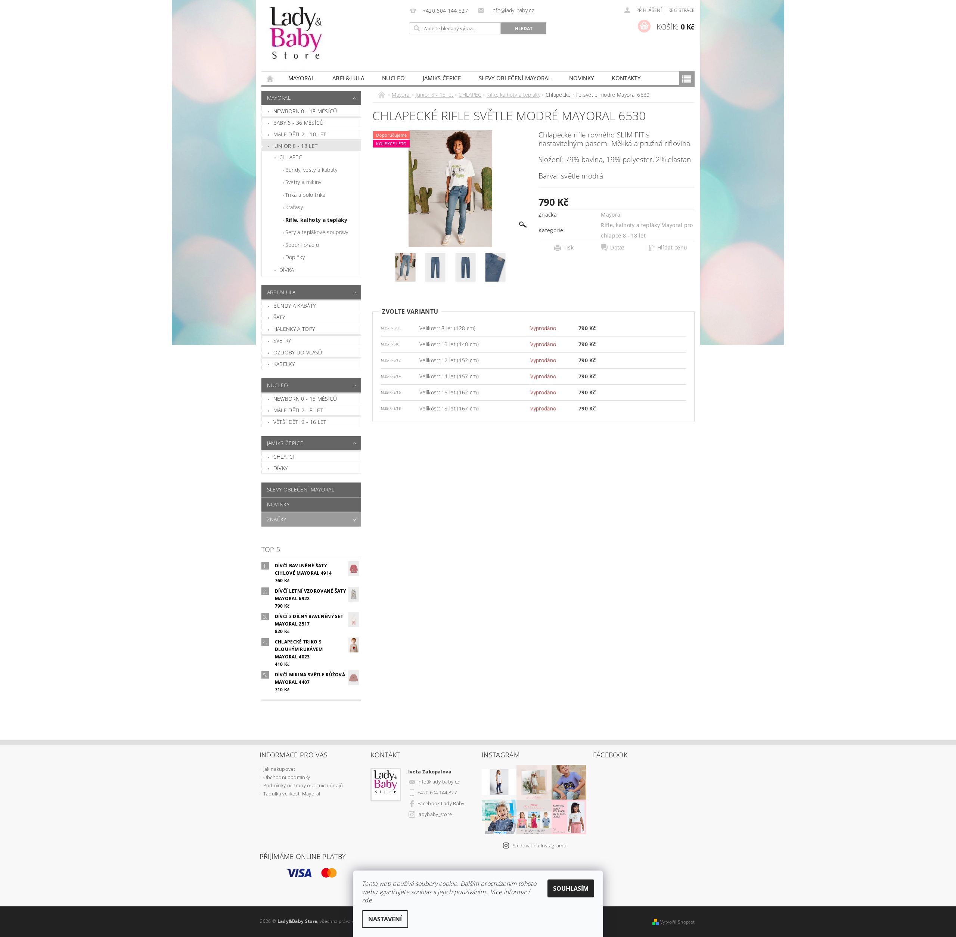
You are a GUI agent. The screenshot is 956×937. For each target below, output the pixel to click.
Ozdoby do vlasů (297, 352)
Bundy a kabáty (294, 305)
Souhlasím (571, 888)
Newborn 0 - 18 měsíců (305, 111)
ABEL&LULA (348, 78)
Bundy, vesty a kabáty (311, 169)
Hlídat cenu (672, 247)
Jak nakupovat (279, 769)
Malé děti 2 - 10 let (299, 134)
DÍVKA (286, 269)
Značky (276, 519)
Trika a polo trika (305, 194)
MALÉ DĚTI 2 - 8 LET (298, 410)
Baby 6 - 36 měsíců (298, 122)
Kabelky (284, 363)
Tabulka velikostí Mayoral (291, 793)
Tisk (569, 247)
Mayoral (301, 78)
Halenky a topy (294, 328)
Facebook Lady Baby (441, 803)
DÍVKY (280, 468)
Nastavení (385, 919)
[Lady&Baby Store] (296, 39)
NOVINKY (581, 78)
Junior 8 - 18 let (295, 145)
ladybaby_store (435, 814)
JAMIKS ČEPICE (442, 78)
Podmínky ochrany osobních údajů (303, 785)
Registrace (681, 10)
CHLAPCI (284, 456)
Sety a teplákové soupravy (316, 232)
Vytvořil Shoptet (677, 922)
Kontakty (626, 78)
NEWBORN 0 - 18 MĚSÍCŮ (305, 398)
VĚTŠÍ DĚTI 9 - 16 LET (299, 421)
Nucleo (393, 78)
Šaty (279, 317)
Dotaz (617, 247)
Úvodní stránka (270, 78)
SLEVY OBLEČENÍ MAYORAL (515, 78)
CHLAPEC (290, 157)
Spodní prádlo (302, 244)
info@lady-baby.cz (438, 781)
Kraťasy (294, 207)
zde (367, 900)
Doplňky (295, 257)
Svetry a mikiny (303, 182)
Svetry (282, 340)
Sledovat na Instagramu (540, 845)
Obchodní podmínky (286, 777)
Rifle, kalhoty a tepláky (316, 219)
